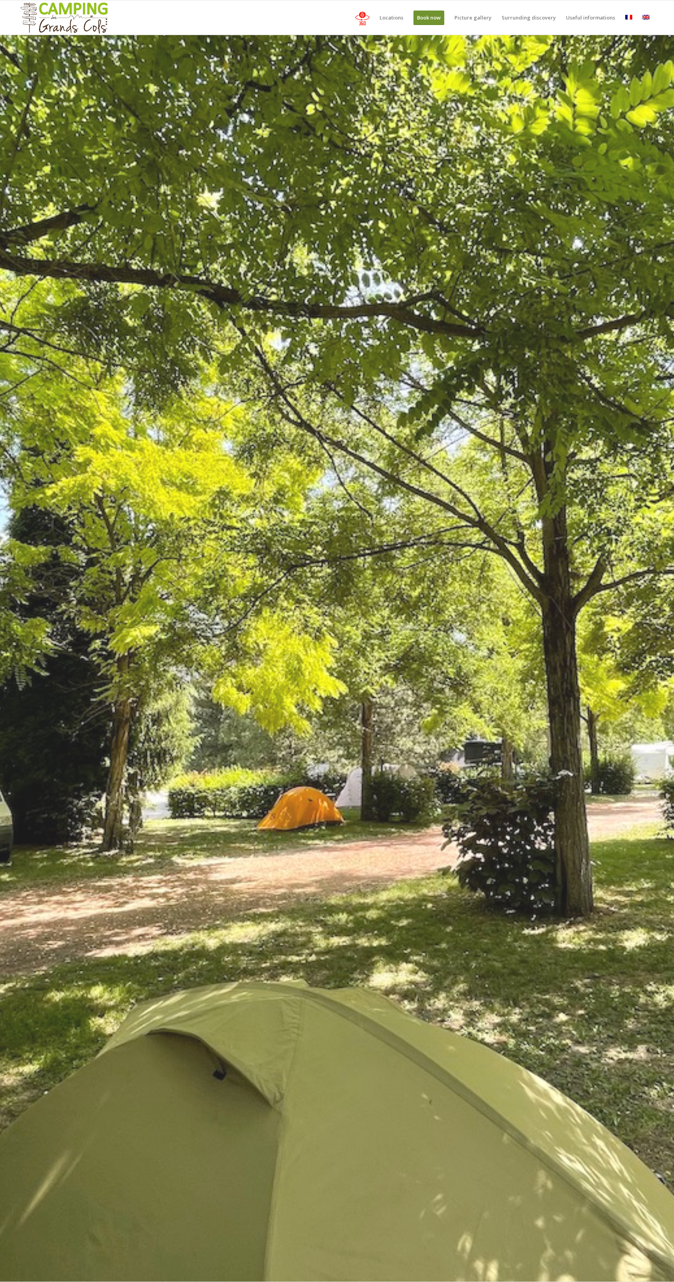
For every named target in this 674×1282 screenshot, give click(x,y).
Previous (17, 658)
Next (656, 658)
